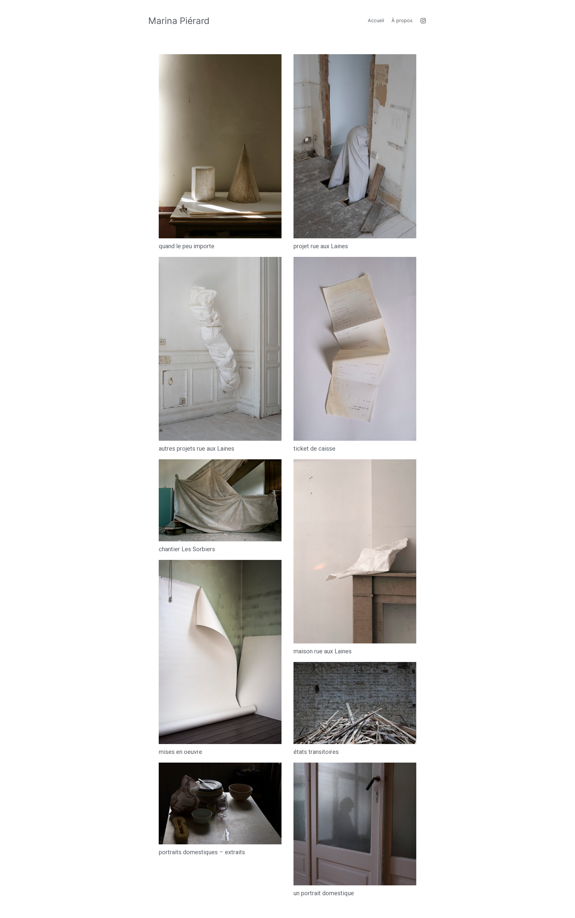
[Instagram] (423, 20)
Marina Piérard (179, 20)
